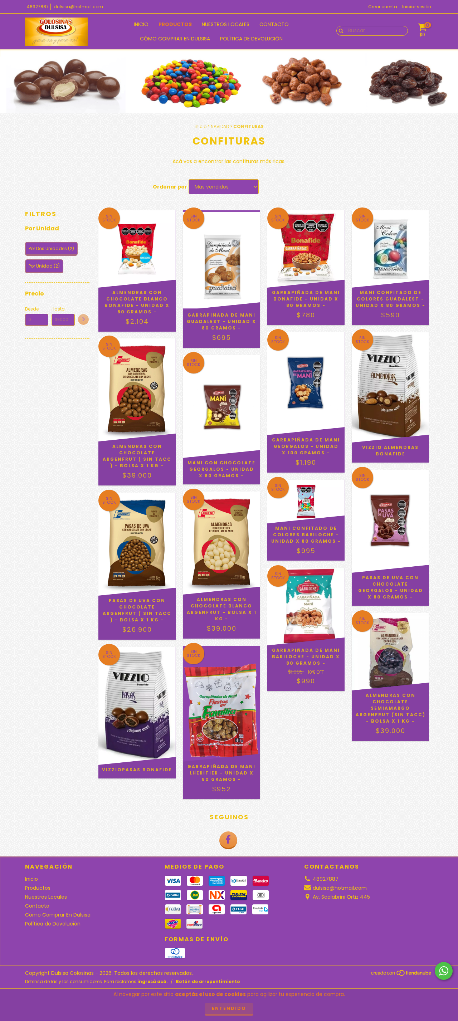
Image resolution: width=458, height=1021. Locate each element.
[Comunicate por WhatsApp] (444, 971)
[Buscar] (339, 30)
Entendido (229, 1008)
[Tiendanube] (401, 975)
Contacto (274, 24)
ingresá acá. (152, 981)
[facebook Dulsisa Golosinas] (228, 840)
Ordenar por (170, 186)
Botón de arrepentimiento (208, 981)
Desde (32, 309)
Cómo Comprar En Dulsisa (175, 38)
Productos (175, 24)
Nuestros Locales (225, 24)
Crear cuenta (382, 7)
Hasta (58, 309)
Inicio (141, 24)
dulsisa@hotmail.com (78, 7)
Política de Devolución (251, 38)
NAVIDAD (220, 126)
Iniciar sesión (416, 7)
